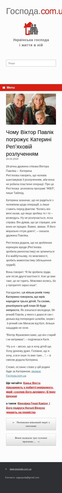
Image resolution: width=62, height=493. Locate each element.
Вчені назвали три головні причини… (31, 439)
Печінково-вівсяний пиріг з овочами (31, 424)
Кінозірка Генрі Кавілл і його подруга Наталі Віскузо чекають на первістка (28, 407)
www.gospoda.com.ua (20, 469)
